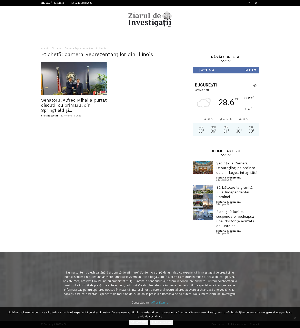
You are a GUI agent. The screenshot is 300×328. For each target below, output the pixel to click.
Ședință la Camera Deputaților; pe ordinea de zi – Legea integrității (236, 168)
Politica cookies (161, 322)
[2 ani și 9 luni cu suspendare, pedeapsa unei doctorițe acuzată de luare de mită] (203, 214)
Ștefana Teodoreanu (228, 177)
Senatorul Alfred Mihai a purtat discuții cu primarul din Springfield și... (74, 105)
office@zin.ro (159, 302)
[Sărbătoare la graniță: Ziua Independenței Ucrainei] (203, 199)
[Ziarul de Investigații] (150, 19)
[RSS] (256, 3)
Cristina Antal (49, 115)
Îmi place (250, 70)
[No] (295, 318)
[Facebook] (249, 3)
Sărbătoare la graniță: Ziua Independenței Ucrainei (235, 192)
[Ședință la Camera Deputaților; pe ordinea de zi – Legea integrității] (203, 167)
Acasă (44, 48)
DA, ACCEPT (139, 322)
